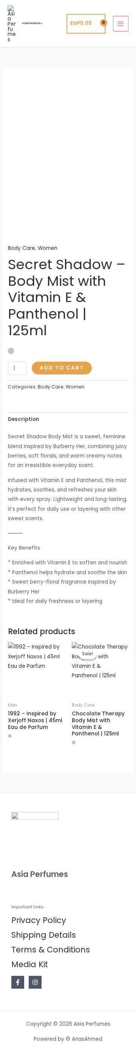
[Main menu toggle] (120, 23)
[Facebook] (17, 982)
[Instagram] (35, 982)
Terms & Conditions (50, 949)
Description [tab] (23, 419)
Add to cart (62, 367)
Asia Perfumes (32, 23)
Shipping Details (43, 934)
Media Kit (29, 964)
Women (47, 248)
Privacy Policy (38, 920)
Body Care (21, 248)
